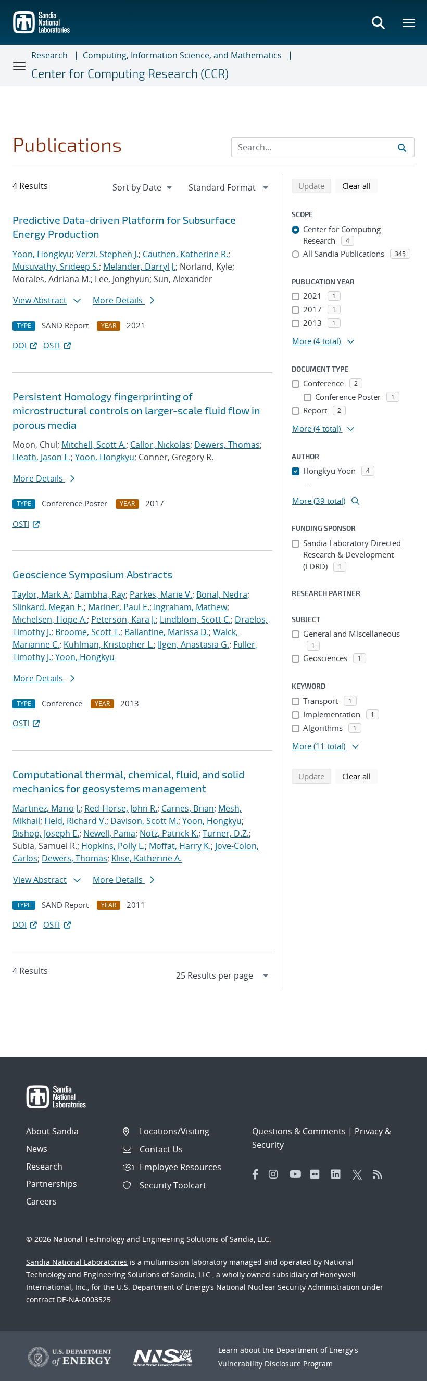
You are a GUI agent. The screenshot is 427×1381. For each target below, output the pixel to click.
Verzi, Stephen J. (107, 254)
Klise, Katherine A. (146, 858)
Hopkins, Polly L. (113, 846)
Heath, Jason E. (41, 457)
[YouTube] (297, 1174)
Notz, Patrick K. (169, 833)
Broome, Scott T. (87, 632)
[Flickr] (318, 1174)
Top (396, 1369)
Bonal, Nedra (221, 594)
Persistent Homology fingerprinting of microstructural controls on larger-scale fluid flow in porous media (136, 410)
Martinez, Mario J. (46, 808)
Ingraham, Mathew (190, 607)
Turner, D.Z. (226, 833)
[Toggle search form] (378, 22)
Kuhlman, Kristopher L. (109, 644)
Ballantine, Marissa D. (166, 632)
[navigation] (143, 187)
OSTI (51, 345)
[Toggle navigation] (19, 65)
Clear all (360, 185)
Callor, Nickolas (160, 444)
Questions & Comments (299, 1131)
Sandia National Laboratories (77, 1262)
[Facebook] (255, 1174)
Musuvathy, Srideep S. (55, 266)
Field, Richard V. (75, 821)
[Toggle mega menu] (409, 22)
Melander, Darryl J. (139, 266)
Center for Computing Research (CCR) (130, 73)
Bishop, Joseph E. (45, 833)
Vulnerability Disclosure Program (275, 1364)
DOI (19, 345)
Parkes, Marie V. (161, 594)
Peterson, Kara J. (123, 619)
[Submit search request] (402, 147)
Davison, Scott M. (144, 821)
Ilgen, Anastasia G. (193, 644)
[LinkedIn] (339, 1174)
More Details (119, 300)
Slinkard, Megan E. (48, 607)
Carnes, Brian (187, 808)
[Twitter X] (360, 1174)
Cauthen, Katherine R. (185, 254)
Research (49, 55)
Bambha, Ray (99, 594)
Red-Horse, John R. (120, 808)
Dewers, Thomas (227, 444)
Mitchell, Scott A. (93, 444)
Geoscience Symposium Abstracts (92, 574)
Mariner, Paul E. (118, 607)
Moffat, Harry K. (180, 846)
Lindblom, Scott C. (195, 619)
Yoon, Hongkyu (42, 254)
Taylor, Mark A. (41, 594)
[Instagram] (276, 1174)
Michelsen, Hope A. (49, 619)
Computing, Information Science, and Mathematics (182, 55)
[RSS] (380, 1174)
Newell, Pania (109, 833)
